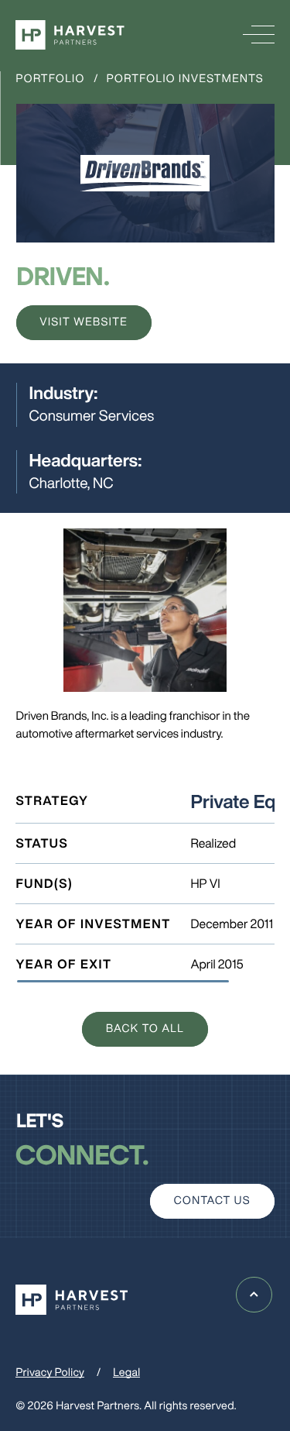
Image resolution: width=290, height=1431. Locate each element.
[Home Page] (70, 35)
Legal (126, 1372)
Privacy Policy (49, 1372)
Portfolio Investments (185, 79)
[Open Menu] (259, 35)
